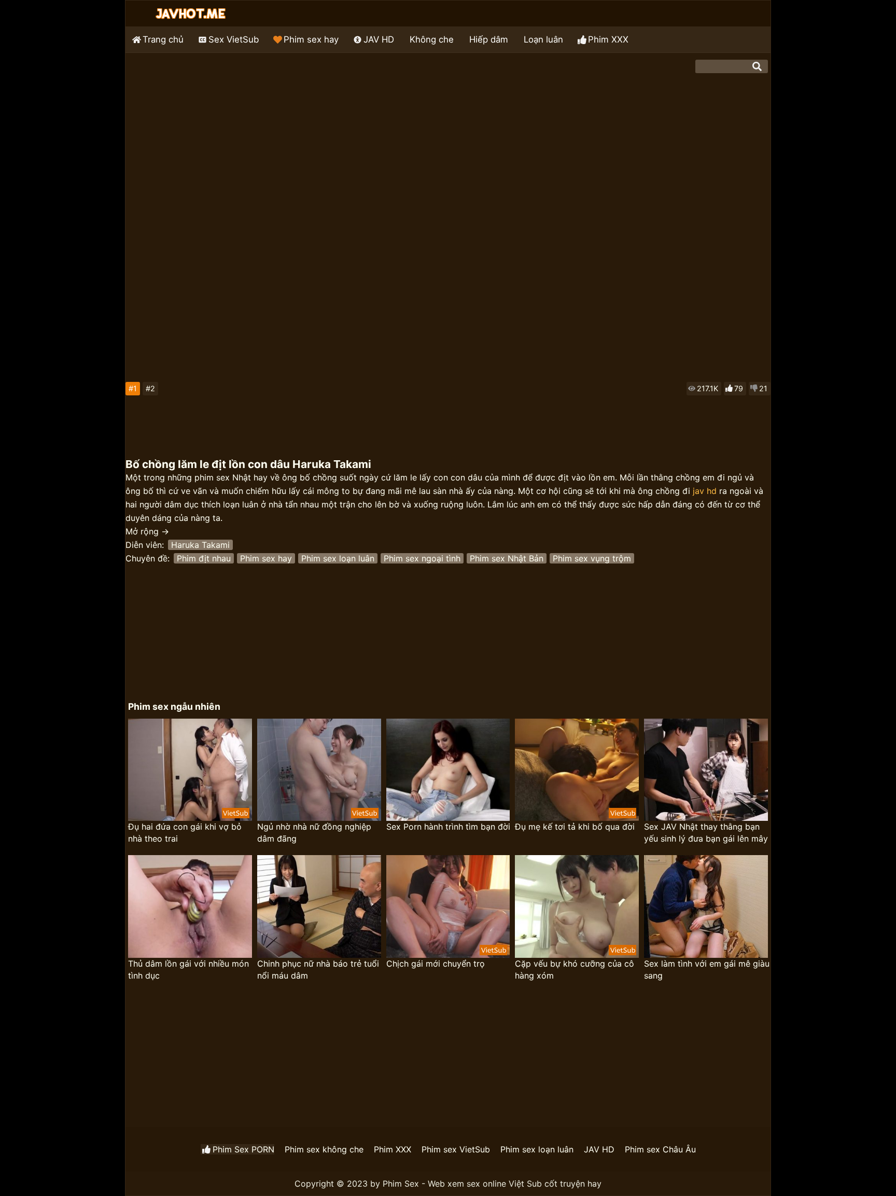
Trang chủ (163, 39)
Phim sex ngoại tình (422, 558)
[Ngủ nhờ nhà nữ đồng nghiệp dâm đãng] (319, 770)
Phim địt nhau (204, 558)
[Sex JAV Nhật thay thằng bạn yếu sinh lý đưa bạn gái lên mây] (706, 770)
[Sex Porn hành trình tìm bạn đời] (448, 770)
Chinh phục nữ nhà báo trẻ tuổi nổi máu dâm (318, 969)
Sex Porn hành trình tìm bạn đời (448, 826)
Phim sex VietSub (456, 1149)
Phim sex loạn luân (337, 558)
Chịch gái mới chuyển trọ (435, 963)
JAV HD (378, 39)
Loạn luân (543, 39)
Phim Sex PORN (243, 1149)
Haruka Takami (200, 545)
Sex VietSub (233, 39)
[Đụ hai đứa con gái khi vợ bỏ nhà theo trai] (190, 770)
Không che (432, 39)
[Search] (757, 66)
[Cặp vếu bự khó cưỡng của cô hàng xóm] (576, 906)
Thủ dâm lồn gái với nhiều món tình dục (188, 969)
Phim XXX (608, 39)
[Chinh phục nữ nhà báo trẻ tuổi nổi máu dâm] (319, 906)
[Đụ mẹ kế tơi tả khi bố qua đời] (576, 770)
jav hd (705, 491)
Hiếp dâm (488, 39)
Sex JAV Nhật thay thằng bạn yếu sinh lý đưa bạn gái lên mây (706, 832)
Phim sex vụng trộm (592, 558)
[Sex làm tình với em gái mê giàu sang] (706, 906)
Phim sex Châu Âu (660, 1149)
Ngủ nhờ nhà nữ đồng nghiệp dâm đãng (314, 832)
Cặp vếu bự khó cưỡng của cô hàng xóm (574, 969)
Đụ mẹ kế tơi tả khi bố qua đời (575, 826)
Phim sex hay (311, 39)
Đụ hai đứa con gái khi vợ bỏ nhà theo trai (185, 832)
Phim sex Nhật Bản (506, 558)
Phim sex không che (324, 1149)
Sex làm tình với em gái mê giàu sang (706, 969)
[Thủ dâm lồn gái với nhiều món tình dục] (190, 906)
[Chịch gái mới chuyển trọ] (448, 906)
